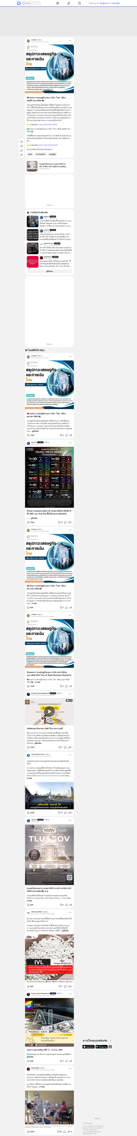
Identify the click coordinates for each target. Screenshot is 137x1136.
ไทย (95, 1134)
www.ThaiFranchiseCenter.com (48, 775)
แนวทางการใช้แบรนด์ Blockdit (91, 1132)
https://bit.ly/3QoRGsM (48, 145)
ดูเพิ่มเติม (35, 431)
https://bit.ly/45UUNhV (48, 124)
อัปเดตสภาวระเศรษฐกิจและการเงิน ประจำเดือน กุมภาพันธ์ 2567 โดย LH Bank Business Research (49, 673)
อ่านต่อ (34, 603)
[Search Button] (23, 3)
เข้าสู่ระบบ (104, 3)
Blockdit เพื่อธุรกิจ (88, 1134)
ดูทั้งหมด (49, 271)
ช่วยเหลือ (90, 1126)
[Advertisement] (68, 21)
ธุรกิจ (30, 154)
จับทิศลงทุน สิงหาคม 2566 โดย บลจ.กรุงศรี (45, 728)
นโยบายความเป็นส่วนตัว (90, 1130)
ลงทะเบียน (116, 3)
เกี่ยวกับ (85, 1126)
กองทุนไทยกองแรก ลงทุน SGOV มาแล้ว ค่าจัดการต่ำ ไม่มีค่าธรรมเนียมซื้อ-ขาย (49, 889)
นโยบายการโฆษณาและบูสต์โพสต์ (92, 1128)
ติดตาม (40, 40)
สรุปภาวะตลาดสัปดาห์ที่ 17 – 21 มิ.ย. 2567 (45, 1049)
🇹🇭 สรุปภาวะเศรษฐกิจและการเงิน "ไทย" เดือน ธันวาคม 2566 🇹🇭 (46, 587)
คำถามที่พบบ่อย (99, 1126)
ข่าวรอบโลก (40, 154)
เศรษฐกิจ (52, 154)
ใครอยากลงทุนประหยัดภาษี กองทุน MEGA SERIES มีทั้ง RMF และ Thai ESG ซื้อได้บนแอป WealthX (49, 512)
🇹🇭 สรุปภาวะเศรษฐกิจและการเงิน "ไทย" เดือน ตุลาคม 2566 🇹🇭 (46, 415)
